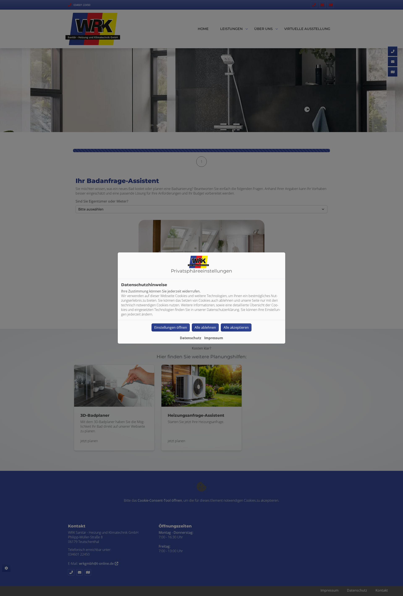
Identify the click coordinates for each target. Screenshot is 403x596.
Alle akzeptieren (236, 327)
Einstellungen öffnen (170, 327)
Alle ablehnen (205, 327)
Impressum (213, 338)
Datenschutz (190, 338)
